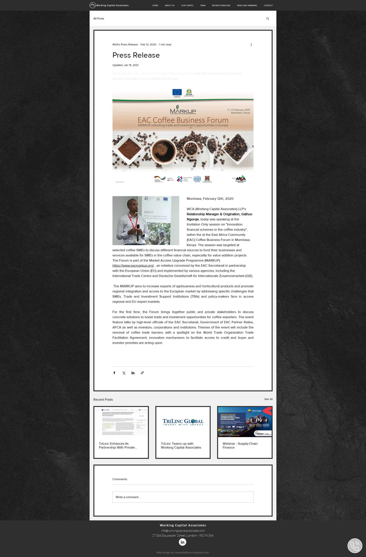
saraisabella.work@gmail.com (192, 552)
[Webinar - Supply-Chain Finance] (245, 422)
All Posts (98, 18)
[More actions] (251, 44)
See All (268, 398)
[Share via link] (142, 373)
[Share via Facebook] (114, 373)
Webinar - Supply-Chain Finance (240, 445)
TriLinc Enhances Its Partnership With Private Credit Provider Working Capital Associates (117, 445)
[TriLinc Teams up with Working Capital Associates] (183, 422)
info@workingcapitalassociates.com (183, 530)
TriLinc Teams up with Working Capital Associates (181, 445)
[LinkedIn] (182, 542)
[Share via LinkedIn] (133, 373)
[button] (268, 18)
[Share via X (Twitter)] (123, 373)
